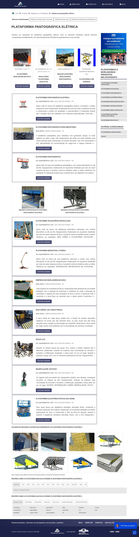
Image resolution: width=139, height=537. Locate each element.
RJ (23, 484)
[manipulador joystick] (23, 379)
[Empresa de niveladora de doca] (23, 290)
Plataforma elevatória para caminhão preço (84, 19)
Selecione (16, 484)
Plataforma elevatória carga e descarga (41, 19)
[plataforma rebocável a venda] (23, 260)
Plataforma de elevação (110, 89)
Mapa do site (110, 522)
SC (48, 484)
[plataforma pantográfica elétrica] (33, 197)
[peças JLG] (23, 349)
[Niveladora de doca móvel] (53, 463)
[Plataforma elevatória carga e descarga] (25, 442)
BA (63, 484)
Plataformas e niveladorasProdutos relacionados (109, 73)
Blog (123, 4)
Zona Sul (46, 502)
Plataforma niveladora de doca (112, 101)
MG (28, 484)
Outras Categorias (112, 127)
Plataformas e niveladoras (111, 132)
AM (81, 484)
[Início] (20, 4)
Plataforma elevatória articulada (109, 83)
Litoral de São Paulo (81, 502)
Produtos (92, 4)
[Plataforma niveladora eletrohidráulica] (110, 442)
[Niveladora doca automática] (53, 442)
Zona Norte (28, 502)
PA (86, 484)
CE (68, 484)
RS (53, 484)
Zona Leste (56, 502)
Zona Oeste (38, 502)
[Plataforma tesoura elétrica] (110, 463)
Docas (103, 136)
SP (38, 484)
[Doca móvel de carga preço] (23, 319)
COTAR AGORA (22, 86)
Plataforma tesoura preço (62, 19)
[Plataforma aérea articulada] (81, 442)
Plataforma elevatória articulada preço (109, 115)
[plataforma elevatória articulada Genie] (23, 408)
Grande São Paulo (67, 502)
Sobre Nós (75, 4)
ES (33, 484)
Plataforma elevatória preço (111, 97)
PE (58, 484)
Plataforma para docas (109, 120)
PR (43, 484)
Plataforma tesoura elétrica (111, 106)
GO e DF (74, 484)
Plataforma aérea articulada (112, 110)
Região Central (18, 502)
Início (62, 4)
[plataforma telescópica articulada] (23, 230)
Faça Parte (108, 4)
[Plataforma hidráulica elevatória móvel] (25, 463)
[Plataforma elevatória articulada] (81, 463)
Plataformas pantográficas (111, 93)
